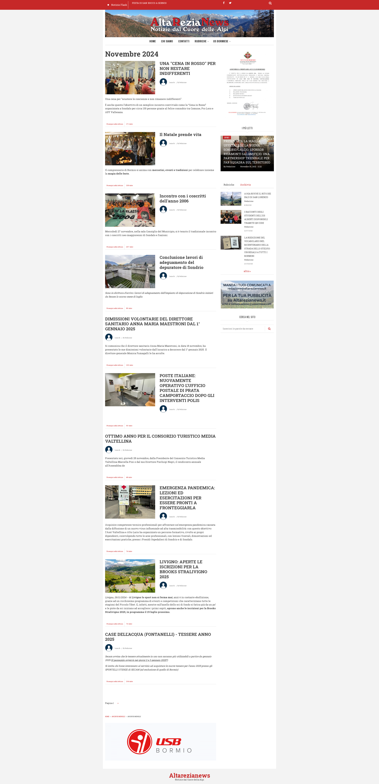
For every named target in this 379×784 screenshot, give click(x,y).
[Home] (189, 24)
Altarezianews (189, 775)
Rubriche (200, 41)
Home (152, 41)
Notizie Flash (119, 4)
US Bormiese (220, 41)
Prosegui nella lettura (116, 125)
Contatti (183, 41)
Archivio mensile (118, 717)
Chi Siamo (167, 41)
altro (246, 271)
